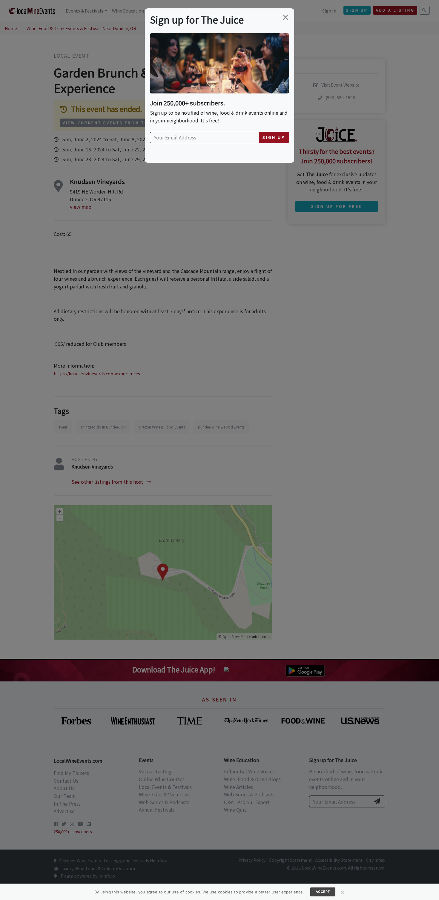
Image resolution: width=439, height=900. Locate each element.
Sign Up (274, 137)
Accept (323, 892)
